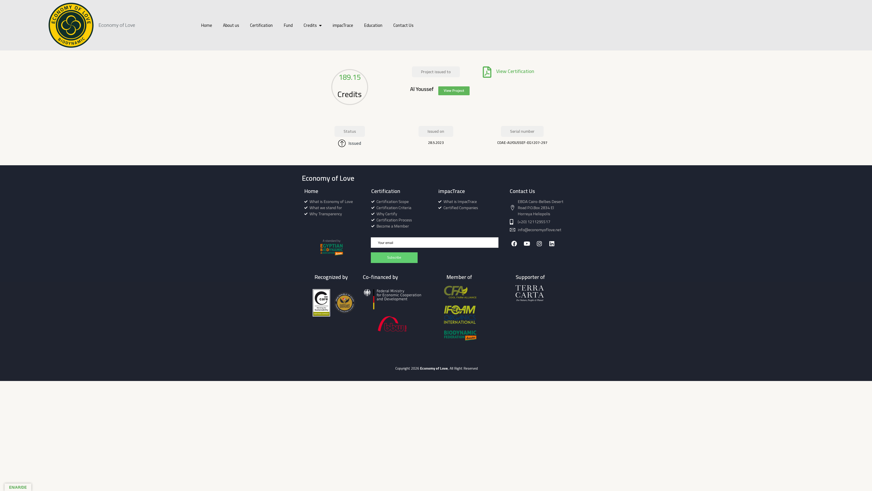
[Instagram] (539, 244)
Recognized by (331, 277)
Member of (459, 277)
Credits (310, 25)
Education (373, 25)
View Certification (515, 71)
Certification (261, 25)
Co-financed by (380, 277)
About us (231, 25)
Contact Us (403, 25)
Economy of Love (117, 25)
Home (206, 25)
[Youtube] (527, 244)
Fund (288, 25)
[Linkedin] (552, 244)
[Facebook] (514, 244)
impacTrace (343, 25)
